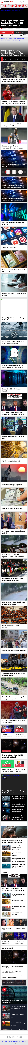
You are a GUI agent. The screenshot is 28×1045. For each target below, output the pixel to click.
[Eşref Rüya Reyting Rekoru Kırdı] (7, 936)
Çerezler (21, 1041)
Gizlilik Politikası (14, 1041)
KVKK (24, 1041)
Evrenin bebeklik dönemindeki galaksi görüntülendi (12, 966)
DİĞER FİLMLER (20, 982)
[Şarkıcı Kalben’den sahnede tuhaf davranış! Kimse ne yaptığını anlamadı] (20, 936)
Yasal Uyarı (18, 1043)
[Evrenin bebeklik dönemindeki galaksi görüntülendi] (14, 957)
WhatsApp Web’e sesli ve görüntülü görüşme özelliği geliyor (11, 971)
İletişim (9, 1041)
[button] (1, 28)
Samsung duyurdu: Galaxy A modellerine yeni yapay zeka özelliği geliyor (13, 976)
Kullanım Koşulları (11, 1043)
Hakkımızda (4, 1041)
